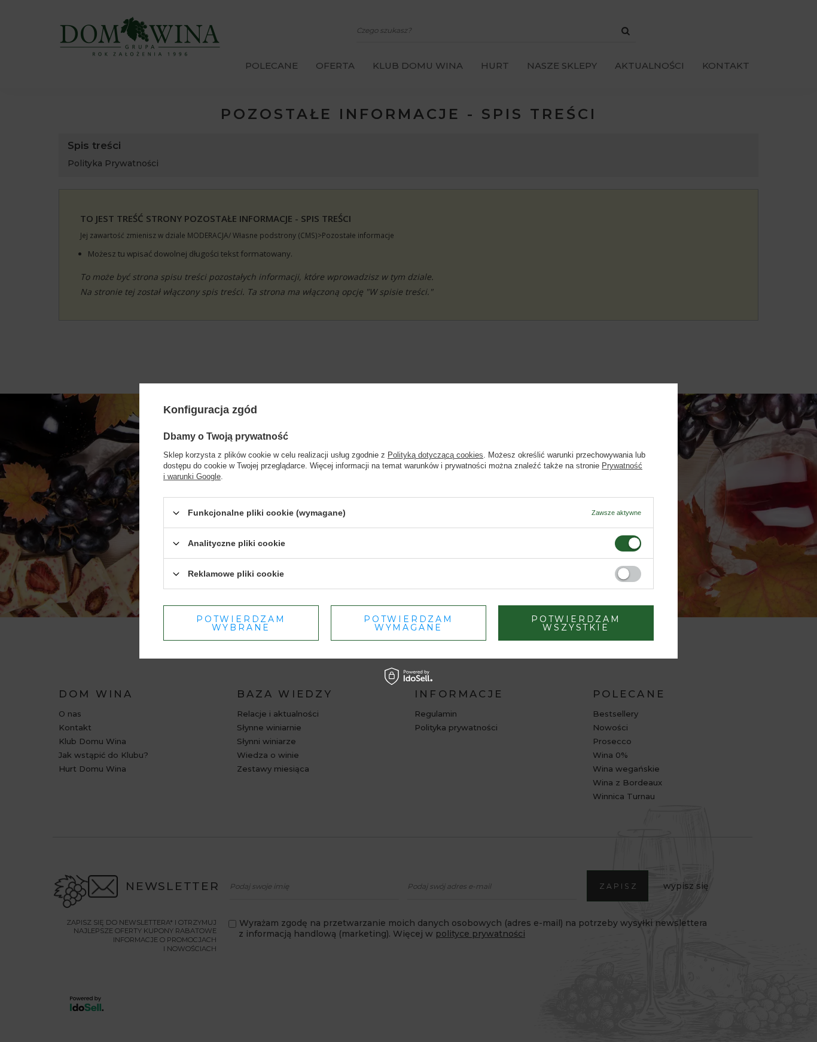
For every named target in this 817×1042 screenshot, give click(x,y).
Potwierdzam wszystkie (576, 622)
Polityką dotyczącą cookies (435, 454)
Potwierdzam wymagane (408, 622)
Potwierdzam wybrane (241, 622)
